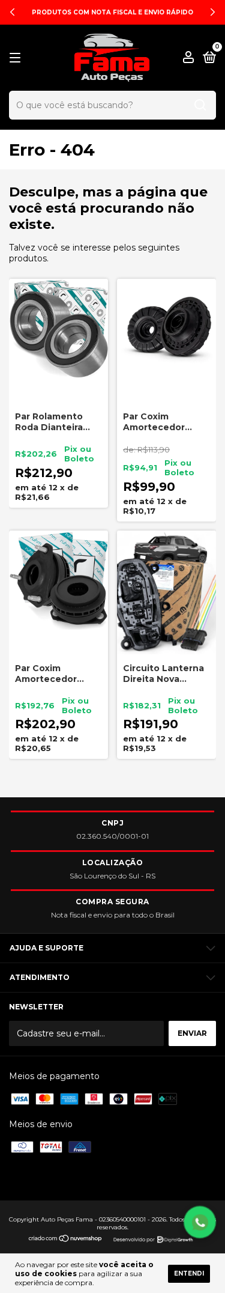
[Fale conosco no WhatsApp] (199, 1222)
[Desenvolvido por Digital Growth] (152, 1238)
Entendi (189, 1273)
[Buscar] (200, 105)
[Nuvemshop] (65, 1242)
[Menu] (17, 57)
